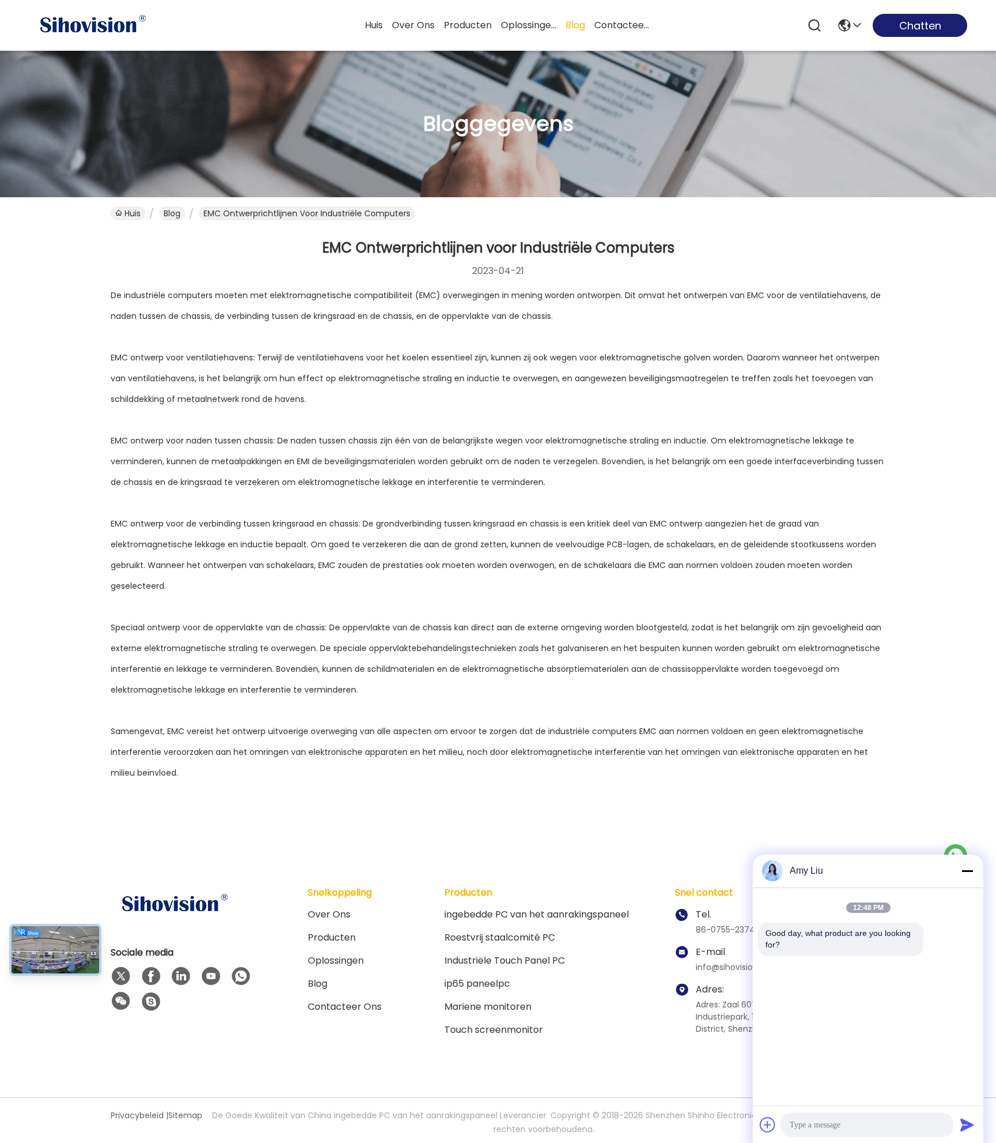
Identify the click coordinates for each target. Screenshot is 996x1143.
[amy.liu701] (151, 1002)
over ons (413, 25)
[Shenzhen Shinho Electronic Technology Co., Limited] (92, 25)
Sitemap (185, 1115)
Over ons (329, 914)
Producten (332, 937)
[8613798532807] (241, 976)
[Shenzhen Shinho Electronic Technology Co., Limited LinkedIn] (181, 976)
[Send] (967, 1124)
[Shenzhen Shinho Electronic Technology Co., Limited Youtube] (211, 976)
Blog (172, 213)
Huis (374, 25)
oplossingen (528, 25)
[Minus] (967, 871)
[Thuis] (174, 918)
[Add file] (768, 1124)
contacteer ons (622, 25)
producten (468, 25)
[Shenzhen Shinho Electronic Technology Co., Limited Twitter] (121, 976)
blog (575, 25)
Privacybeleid (137, 1115)
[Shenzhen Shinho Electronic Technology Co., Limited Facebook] (151, 976)
